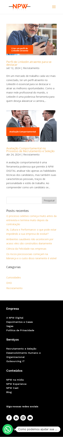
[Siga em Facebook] (9, 418)
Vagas (9, 326)
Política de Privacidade (20, 330)
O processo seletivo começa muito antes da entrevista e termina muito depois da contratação (31, 220)
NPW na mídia (15, 379)
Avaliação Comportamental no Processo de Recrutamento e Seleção (30, 149)
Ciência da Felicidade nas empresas (26, 248)
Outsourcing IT (15, 361)
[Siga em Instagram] (23, 418)
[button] (7, 429)
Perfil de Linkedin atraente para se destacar (28, 63)
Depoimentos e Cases (19, 322)
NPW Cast (12, 388)
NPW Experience (16, 384)
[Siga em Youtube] (30, 418)
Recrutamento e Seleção (21, 348)
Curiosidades (13, 277)
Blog (9, 392)
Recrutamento (31, 68)
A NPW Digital (14, 317)
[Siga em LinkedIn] (16, 418)
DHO (9, 283)
